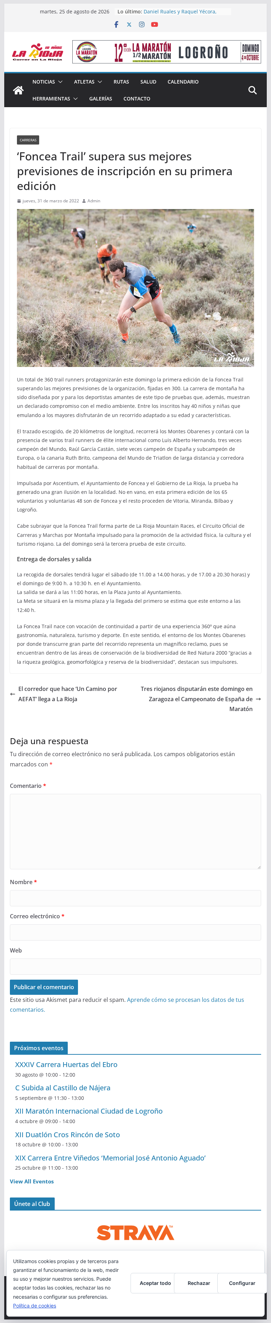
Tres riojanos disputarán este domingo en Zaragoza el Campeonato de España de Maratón (197, 699)
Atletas (84, 81)
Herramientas (51, 98)
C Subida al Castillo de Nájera (62, 1087)
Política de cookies (34, 1306)
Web (16, 950)
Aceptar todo (155, 1283)
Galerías (100, 98)
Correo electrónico (37, 916)
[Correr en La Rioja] (18, 90)
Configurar (242, 1283)
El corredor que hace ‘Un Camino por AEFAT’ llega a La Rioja (67, 694)
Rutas (121, 81)
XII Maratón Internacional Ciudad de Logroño (89, 1111)
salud (148, 81)
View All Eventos (32, 1181)
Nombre (23, 882)
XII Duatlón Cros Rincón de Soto (67, 1134)
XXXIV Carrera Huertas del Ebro (66, 1064)
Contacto (137, 98)
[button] (59, 82)
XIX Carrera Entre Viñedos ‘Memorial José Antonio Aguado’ (110, 1158)
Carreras (28, 139)
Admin (94, 201)
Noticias (43, 81)
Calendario (183, 81)
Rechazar (199, 1283)
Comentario (28, 786)
